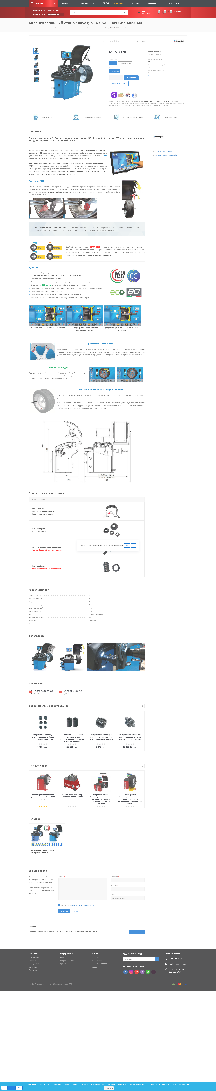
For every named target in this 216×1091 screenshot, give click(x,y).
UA (4, 1088)
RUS (11, 1088)
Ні (133, 545)
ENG (19, 1088)
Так (127, 545)
